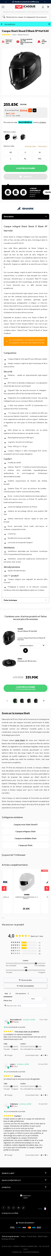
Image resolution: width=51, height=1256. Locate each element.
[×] (49, 24)
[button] (6, 917)
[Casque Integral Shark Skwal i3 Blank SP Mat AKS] (23, 137)
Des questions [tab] (21, 993)
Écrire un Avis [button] (26, 980)
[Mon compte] (43, 7)
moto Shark (20, 740)
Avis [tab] (6, 993)
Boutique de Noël (8, 1239)
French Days (32, 1236)
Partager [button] (9, 1055)
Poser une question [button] (26, 986)
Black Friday (42, 1236)
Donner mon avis (23, 34)
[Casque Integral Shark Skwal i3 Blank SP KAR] (7, 137)
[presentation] (6, 2)
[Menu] (2, 7)
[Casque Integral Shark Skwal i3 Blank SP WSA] (15, 137)
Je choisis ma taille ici (26, 645)
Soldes (23, 1236)
